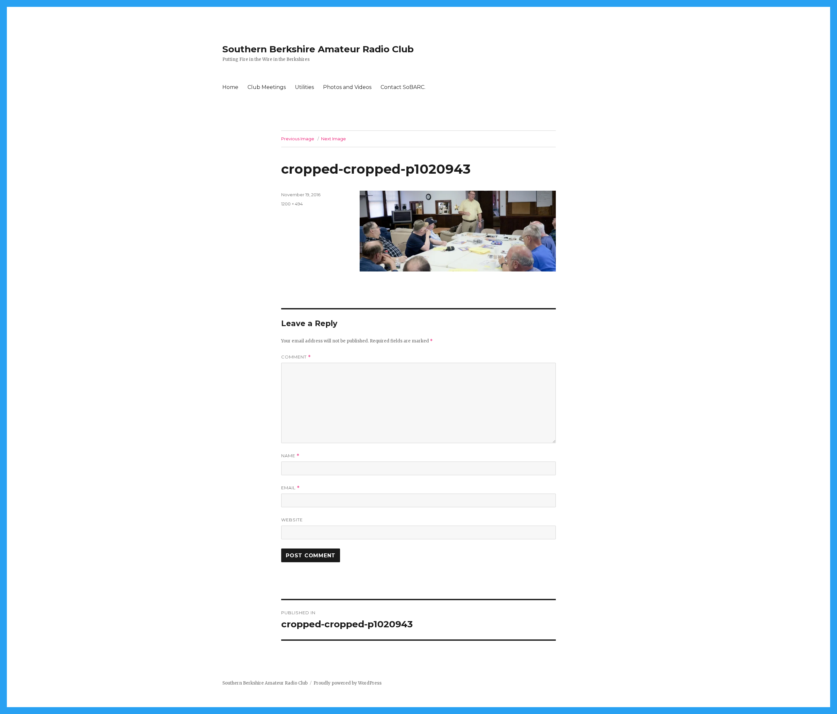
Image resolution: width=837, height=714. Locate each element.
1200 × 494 (292, 203)
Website (292, 519)
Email (290, 488)
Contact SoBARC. (403, 87)
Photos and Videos (347, 87)
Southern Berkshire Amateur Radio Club (318, 49)
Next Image (333, 138)
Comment (296, 357)
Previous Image (297, 138)
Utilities (304, 87)
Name (290, 456)
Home (230, 87)
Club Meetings (267, 87)
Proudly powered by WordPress (348, 683)
